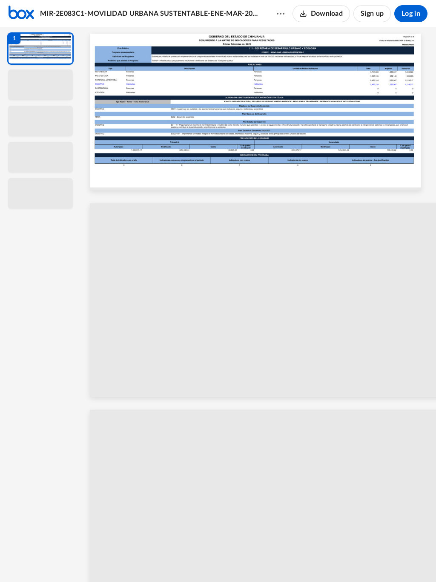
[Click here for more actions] (280, 13)
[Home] (21, 14)
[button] (40, 48)
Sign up (372, 13)
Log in (411, 13)
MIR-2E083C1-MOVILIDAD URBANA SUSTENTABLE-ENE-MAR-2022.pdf (150, 13)
